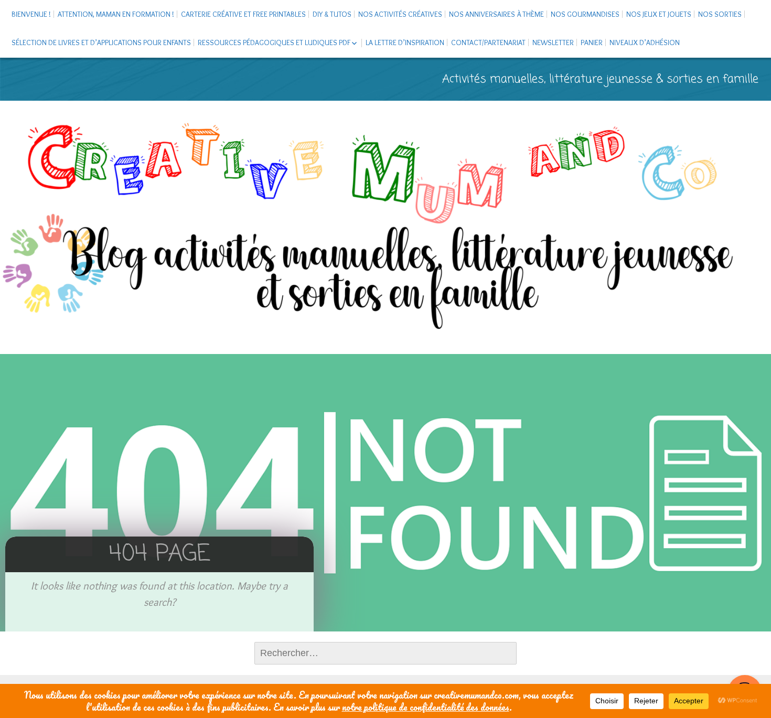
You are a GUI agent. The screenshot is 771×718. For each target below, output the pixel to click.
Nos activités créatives (400, 14)
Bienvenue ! (31, 14)
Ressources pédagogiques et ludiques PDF (274, 42)
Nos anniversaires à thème (496, 14)
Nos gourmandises (585, 14)
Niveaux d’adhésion (644, 42)
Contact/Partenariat (488, 42)
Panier (592, 42)
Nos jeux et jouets (658, 14)
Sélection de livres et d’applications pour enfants (101, 42)
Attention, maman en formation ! (116, 14)
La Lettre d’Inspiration (405, 42)
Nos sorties (720, 14)
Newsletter (553, 42)
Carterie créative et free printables (243, 14)
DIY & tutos (332, 14)
